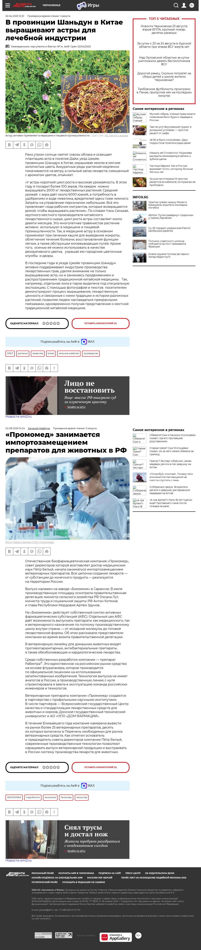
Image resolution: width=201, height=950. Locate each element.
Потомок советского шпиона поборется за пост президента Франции (167, 244)
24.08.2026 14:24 (15, 428)
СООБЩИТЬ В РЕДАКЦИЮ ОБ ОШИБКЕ (83, 882)
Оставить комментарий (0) (100, 323)
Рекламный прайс (43, 873)
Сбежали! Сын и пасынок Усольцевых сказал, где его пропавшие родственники (173, 438)
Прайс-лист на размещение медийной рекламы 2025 (153, 877)
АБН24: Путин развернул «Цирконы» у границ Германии (171, 216)
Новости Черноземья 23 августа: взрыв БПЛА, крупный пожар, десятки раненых (164, 30)
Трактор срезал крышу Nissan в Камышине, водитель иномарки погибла (167, 205)
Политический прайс (45, 882)
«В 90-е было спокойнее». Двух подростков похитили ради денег (170, 141)
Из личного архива (116, 135)
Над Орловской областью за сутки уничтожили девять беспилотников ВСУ (164, 61)
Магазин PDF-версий (99, 877)
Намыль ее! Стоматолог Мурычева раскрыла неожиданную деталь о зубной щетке (171, 156)
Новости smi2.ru (18, 416)
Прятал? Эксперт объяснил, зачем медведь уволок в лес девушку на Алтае (170, 464)
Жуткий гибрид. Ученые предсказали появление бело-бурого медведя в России (172, 117)
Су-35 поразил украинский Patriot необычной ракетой (169, 229)
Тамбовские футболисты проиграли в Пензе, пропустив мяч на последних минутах (164, 92)
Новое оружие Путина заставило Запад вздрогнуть (168, 255)
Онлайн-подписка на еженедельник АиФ (57, 877)
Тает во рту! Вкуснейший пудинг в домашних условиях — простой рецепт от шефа (170, 130)
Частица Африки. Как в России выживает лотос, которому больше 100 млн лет (171, 169)
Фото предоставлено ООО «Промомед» (29, 542)
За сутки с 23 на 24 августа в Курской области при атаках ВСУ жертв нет (164, 45)
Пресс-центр (133, 873)
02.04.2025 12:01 (14, 16)
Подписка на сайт (110, 873)
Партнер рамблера (86, 935)
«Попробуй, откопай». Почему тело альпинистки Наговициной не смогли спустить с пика (171, 477)
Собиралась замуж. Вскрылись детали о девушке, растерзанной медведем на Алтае (170, 490)
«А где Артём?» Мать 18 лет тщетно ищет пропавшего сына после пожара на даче (171, 503)
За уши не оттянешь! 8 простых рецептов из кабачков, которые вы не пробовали (172, 182)
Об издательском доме (159, 873)
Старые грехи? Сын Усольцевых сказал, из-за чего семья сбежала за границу (172, 451)
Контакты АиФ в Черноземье (76, 873)
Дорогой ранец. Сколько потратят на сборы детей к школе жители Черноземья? (164, 77)
